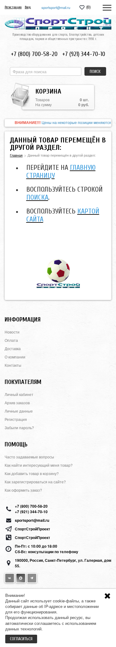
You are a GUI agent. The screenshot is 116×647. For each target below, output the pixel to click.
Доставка (13, 348)
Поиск (95, 71)
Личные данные (19, 410)
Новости (12, 331)
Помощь (16, 444)
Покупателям (23, 381)
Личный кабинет (19, 394)
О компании (15, 356)
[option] (58, 123)
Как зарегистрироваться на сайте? (35, 481)
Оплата (11, 340)
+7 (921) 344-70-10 (83, 54)
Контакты (13, 365)
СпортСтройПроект (32, 529)
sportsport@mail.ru (55, 7)
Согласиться (21, 638)
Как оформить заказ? (23, 490)
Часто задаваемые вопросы (29, 456)
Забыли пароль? (19, 427)
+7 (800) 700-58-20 (34, 54)
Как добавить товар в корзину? (32, 473)
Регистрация (13, 7)
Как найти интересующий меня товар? (39, 465)
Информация (23, 319)
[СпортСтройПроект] (58, 24)
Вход (28, 7)
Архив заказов (17, 402)
